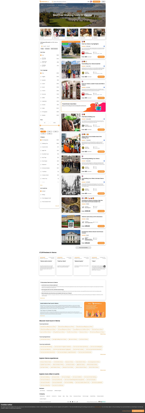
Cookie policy (92, 396)
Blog (67, 396)
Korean (50, 104)
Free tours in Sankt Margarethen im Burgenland (74, 379)
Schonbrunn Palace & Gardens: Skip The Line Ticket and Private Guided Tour (92, 201)
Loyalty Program (43, 398)
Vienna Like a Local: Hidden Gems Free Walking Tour (92, 137)
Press (71, 396)
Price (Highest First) (46, 198)
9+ (49, 131)
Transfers (50, 171)
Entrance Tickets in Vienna (45, 361)
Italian (50, 97)
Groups (59, 396)
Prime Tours (87, 73)
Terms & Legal (85, 396)
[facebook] (70, 401)
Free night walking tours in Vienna (59, 339)
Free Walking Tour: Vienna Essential (91, 63)
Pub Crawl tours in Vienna (97, 329)
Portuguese (50, 111)
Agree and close (138, 411)
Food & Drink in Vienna (58, 361)
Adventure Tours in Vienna (67, 367)
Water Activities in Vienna (58, 364)
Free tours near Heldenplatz (96, 346)
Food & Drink (50, 147)
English (50, 76)
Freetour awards (100, 396)
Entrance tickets (50, 168)
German (50, 94)
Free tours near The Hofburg (46, 346)
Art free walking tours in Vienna (64, 329)
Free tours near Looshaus (78, 349)
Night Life (50, 150)
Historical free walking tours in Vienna (66, 326)
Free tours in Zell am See (57, 379)
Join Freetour (42, 390)
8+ (55, 131)
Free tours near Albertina (45, 349)
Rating (43, 194)
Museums (50, 164)
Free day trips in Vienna (45, 339)
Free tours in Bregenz (66, 377)
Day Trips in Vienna (44, 367)
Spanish (50, 80)
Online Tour (50, 178)
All (43, 131)
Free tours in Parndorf (91, 379)
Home (42, 5)
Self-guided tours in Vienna (59, 331)
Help (64, 396)
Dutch (50, 87)
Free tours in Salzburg (44, 377)
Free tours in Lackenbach (97, 382)
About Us (48, 396)
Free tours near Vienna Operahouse (80, 346)
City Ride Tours (50, 154)
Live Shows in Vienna (70, 364)
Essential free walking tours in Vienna (48, 326)
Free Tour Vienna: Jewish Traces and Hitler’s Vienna (93, 84)
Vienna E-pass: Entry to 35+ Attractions (92, 216)
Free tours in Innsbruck (45, 379)
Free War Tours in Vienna (72, 331)
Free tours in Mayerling (45, 385)
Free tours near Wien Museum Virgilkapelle (62, 349)
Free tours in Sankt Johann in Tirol (82, 382)
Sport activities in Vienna (45, 331)
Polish (50, 108)
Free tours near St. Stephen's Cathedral (62, 346)
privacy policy (98, 407)
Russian (50, 115)
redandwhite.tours (88, 53)
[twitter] (75, 401)
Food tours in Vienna (83, 339)
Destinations (42, 396)
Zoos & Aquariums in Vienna (94, 361)
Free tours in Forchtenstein (57, 385)
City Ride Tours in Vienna (45, 364)
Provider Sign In (50, 390)
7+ (43, 133)
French (50, 90)
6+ (49, 133)
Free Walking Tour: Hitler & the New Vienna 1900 (93, 179)
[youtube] (72, 401)
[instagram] (68, 401)
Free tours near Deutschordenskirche (94, 349)
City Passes (50, 161)
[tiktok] (77, 401)
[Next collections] (105, 32)
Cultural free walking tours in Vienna (47, 329)
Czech (50, 83)
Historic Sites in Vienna (93, 367)
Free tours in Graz (55, 377)
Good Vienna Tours (88, 126)
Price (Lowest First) (46, 201)
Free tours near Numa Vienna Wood (47, 352)
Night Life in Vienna (81, 364)
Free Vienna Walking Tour (88, 116)
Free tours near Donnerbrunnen (84, 352)
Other (50, 182)
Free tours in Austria (51, 5)
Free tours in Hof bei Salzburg (90, 377)
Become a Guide (96, 1)
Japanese (50, 101)
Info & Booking (101, 56)
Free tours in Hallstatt (77, 377)
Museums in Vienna (83, 331)
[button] (45, 33)
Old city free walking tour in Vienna (97, 331)
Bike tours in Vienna (73, 339)
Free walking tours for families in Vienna (81, 329)
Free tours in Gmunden (45, 382)
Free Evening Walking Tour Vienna (90, 158)
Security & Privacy (77, 396)
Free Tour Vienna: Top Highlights (90, 44)
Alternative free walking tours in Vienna (84, 326)
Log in (103, 1)
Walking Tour (50, 143)
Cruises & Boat (50, 175)
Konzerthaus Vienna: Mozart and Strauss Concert (92, 232)
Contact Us (54, 396)
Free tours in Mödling (68, 382)
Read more (42, 298)
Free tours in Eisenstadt (57, 382)
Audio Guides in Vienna (55, 367)
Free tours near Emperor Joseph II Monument (66, 352)
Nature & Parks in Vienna (92, 364)
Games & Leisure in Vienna (81, 367)
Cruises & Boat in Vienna (81, 361)
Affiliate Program (58, 390)
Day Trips (50, 157)
